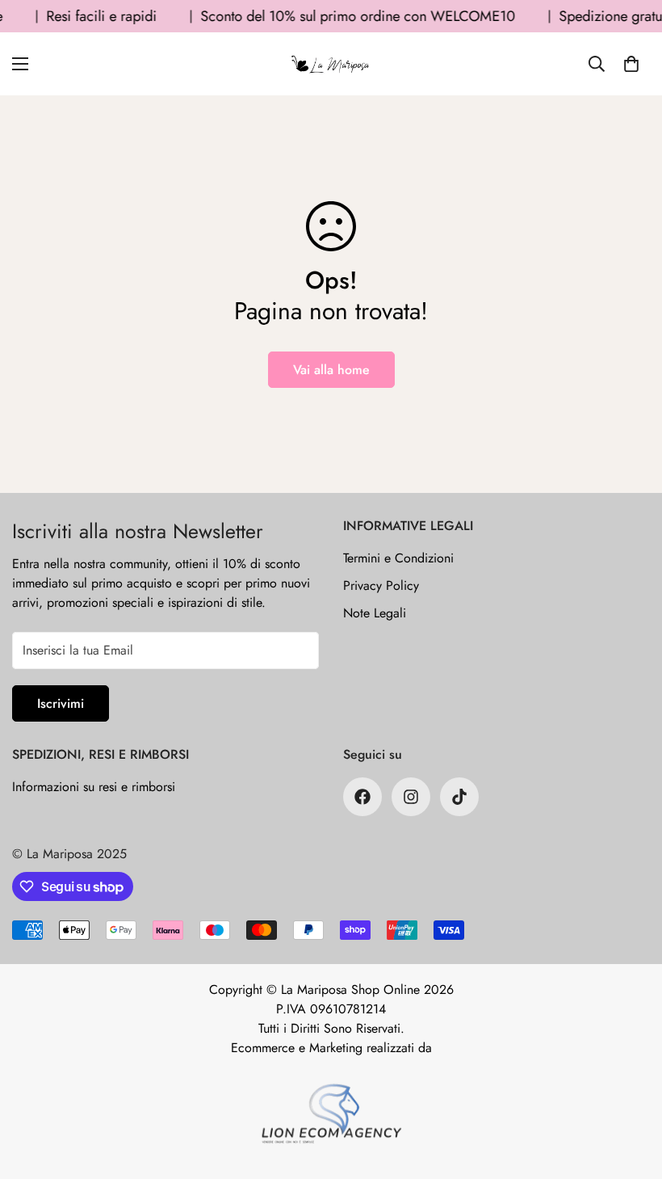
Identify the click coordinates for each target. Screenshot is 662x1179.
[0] (631, 63)
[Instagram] (411, 796)
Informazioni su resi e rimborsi (93, 786)
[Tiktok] (459, 796)
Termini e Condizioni (398, 558)
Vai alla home (331, 369)
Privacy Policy (381, 585)
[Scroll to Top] (630, 1091)
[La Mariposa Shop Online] (331, 63)
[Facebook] (362, 796)
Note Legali (374, 613)
